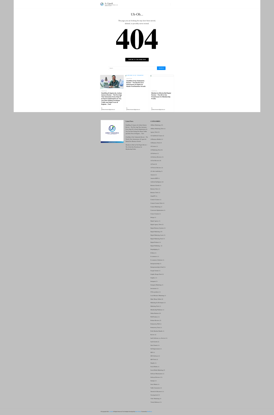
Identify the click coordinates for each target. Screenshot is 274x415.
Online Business (154, 313)
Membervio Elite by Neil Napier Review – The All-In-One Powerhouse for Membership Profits (161, 96)
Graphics (152, 278)
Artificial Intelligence (156, 182)
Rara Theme (138, 411)
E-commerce (153, 256)
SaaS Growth (153, 342)
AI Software (153, 153)
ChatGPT (152, 196)
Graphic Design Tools (156, 274)
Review (152, 334)
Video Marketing (154, 398)
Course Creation (154, 214)
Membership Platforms (156, 310)
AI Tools (152, 164)
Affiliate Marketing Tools (157, 128)
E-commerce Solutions (156, 260)
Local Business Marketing (157, 295)
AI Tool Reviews (154, 160)
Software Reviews (155, 377)
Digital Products (154, 242)
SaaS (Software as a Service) (157, 338)
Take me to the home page (137, 59)
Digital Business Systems (157, 228)
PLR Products (154, 317)
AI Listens (153, 146)
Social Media (153, 366)
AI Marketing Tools (155, 150)
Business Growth (154, 185)
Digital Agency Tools (156, 224)
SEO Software (154, 356)
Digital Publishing (155, 246)
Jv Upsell (109, 3)
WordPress (149, 411)
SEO (151, 352)
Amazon (152, 175)
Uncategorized (154, 395)
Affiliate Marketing (155, 125)
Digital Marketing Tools (156, 238)
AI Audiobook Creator (156, 135)
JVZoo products (154, 292)
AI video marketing (155, 171)
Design (152, 217)
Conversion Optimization (156, 210)
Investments (153, 288)
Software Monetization (156, 373)
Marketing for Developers (157, 302)
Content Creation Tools (156, 203)
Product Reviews (154, 320)
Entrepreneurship (154, 263)
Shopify (152, 363)
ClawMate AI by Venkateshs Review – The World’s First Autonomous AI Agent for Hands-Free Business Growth (135, 83)
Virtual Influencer (155, 402)
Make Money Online (155, 299)
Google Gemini (154, 270)
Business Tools (154, 192)
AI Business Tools (155, 143)
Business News (154, 189)
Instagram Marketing (155, 285)
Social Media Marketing (156, 370)
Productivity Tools (155, 327)
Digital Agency (154, 221)
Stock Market (153, 384)
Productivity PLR (155, 324)
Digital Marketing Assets (156, 235)
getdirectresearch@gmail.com (108, 109)
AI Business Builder (155, 139)
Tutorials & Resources (156, 391)
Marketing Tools (154, 306)
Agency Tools (154, 132)
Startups (152, 381)
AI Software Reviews (156, 157)
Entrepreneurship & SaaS (157, 267)
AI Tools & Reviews (155, 167)
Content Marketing (155, 207)
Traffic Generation (155, 388)
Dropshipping (154, 249)
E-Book (152, 253)
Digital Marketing (155, 231)
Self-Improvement (155, 349)
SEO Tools (153, 359)
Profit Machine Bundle (156, 331)
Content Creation (154, 199)
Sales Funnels (154, 345)
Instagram (153, 281)
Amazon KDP (154, 178)
